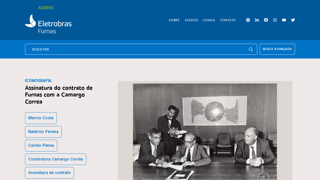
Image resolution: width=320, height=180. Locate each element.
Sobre (174, 20)
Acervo (191, 20)
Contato (228, 20)
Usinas (209, 20)
